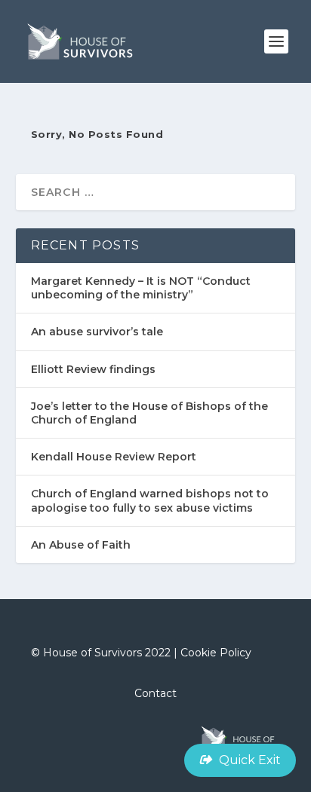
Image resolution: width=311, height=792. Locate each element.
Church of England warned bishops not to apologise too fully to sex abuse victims (150, 500)
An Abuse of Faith (81, 545)
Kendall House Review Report (113, 456)
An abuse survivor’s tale (97, 331)
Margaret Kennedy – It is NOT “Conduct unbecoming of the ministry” (141, 287)
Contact (155, 693)
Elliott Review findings (93, 369)
